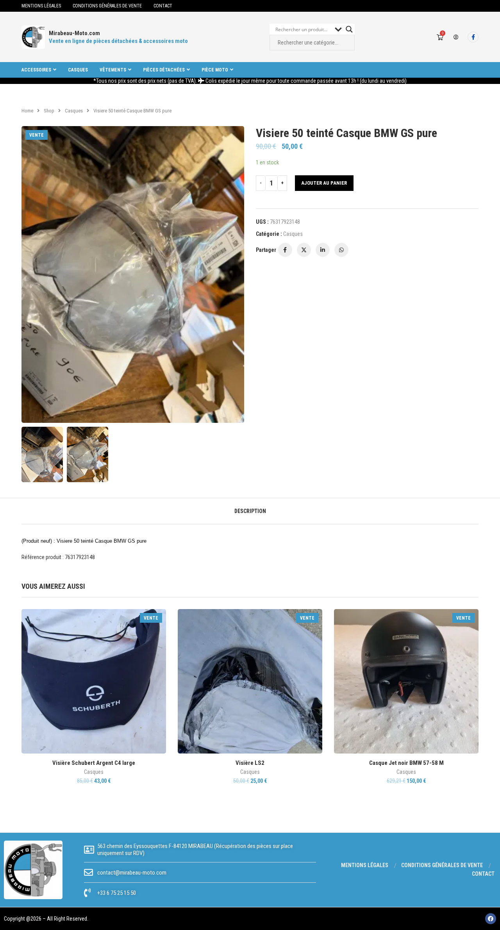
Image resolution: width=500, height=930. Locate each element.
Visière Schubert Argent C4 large (93, 762)
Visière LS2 (250, 762)
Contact (163, 6)
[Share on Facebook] (285, 250)
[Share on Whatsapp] (341, 250)
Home (27, 111)
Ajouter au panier (324, 183)
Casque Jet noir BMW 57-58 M (406, 762)
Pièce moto (215, 70)
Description (250, 511)
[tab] (250, 511)
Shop (49, 111)
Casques (78, 70)
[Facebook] (473, 37)
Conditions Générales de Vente (107, 6)
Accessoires (36, 70)
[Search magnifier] (349, 29)
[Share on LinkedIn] (323, 250)
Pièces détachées (164, 70)
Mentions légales (41, 6)
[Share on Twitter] (304, 250)
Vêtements (113, 70)
